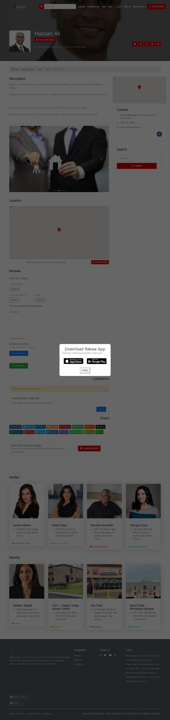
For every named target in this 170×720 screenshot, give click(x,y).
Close (85, 370)
